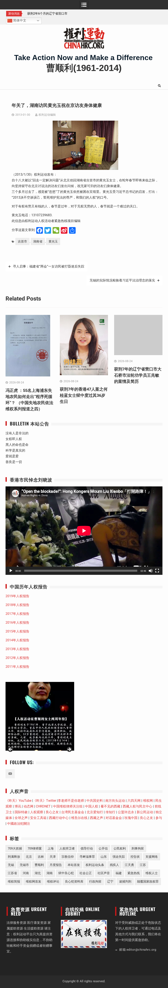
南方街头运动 (115, 801)
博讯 (18, 806)
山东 (104, 857)
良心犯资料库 (74, 881)
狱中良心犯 (66, 873)
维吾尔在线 (79, 818)
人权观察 (36, 812)
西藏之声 (96, 818)
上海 (51, 848)
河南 (26, 873)
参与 (159, 818)
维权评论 (53, 881)
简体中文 (19, 20)
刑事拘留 (138, 848)
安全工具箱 (38, 818)
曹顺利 (39, 865)
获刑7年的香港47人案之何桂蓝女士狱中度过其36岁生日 (84, 395)
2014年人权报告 (17, 640)
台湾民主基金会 (72, 812)
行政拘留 (95, 881)
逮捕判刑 (125, 881)
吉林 (41, 857)
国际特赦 (21, 812)
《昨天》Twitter (44, 801)
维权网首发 (33, 881)
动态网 (28, 806)
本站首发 (74, 865)
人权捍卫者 (67, 848)
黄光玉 (53, 241)
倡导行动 (87, 848)
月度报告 (56, 865)
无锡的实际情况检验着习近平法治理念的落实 (122, 280)
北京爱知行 (95, 812)
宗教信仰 (67, 857)
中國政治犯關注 (18, 824)
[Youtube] (10, 773)
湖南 (50, 873)
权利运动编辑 (47, 114)
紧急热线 (133, 873)
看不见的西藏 (110, 806)
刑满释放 (14, 857)
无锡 (11, 865)
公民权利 (120, 848)
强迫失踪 (118, 857)
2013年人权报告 (17, 649)
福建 (119, 873)
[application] (84, 530)
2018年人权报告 (17, 605)
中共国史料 (94, 801)
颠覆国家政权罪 (148, 881)
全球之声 (21, 818)
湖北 (38, 873)
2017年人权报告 (17, 614)
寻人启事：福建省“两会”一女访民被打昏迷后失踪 (48, 266)
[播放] (11, 571)
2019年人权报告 (17, 596)
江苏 (143, 865)
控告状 (135, 857)
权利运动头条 (95, 865)
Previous (11, 750)
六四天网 (134, 801)
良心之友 (52, 812)
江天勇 (129, 865)
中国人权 (91, 806)
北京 (29, 857)
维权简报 (14, 881)
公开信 (103, 848)
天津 (53, 857)
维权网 (148, 801)
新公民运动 (145, 812)
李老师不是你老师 (71, 801)
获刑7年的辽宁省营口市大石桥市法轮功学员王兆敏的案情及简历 (137, 375)
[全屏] (157, 571)
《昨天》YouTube (18, 801)
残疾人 (114, 865)
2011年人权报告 (17, 667)
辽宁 (110, 881)
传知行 (110, 812)
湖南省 (37, 241)
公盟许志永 (126, 812)
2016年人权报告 (17, 622)
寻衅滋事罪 (87, 857)
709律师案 (35, 848)
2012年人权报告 (17, 658)
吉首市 (22, 241)
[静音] (151, 571)
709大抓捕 (15, 848)
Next (69, 750)
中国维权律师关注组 (68, 806)
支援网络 (151, 857)
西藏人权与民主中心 (137, 806)
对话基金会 (114, 818)
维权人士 (151, 873)
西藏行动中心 (59, 818)
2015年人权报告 (17, 631)
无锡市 (24, 865)
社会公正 (85, 873)
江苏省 (12, 873)
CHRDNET (43, 806)
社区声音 (104, 873)
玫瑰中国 (130, 818)
